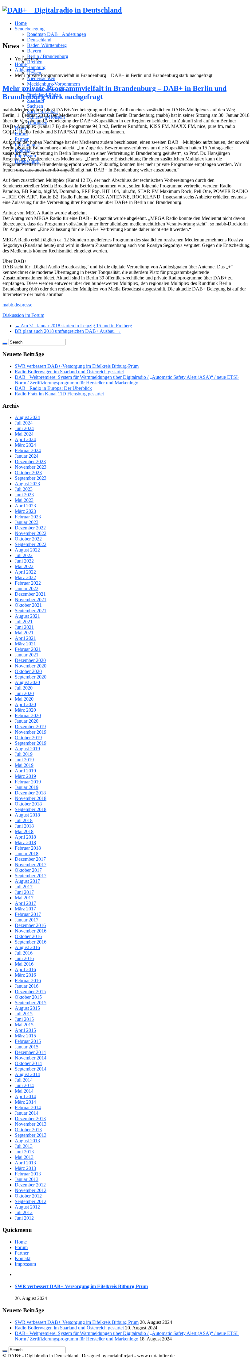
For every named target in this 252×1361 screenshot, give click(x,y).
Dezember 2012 (30, 1184)
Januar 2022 (26, 588)
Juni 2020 (24, 693)
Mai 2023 (24, 500)
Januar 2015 (26, 1046)
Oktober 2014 (28, 1063)
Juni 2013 (24, 1151)
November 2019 (30, 732)
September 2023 (30, 478)
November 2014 (30, 1057)
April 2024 (25, 439)
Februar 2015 (28, 1041)
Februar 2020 (28, 715)
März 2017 (25, 908)
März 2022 (25, 577)
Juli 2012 (24, 1212)
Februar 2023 (28, 516)
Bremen (34, 61)
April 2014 (25, 1096)
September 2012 (30, 1201)
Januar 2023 (26, 522)
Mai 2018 (24, 831)
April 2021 (25, 638)
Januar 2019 (26, 787)
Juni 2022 (24, 560)
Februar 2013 (28, 1173)
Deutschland (39, 39)
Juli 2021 (24, 621)
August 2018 (27, 814)
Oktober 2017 (28, 870)
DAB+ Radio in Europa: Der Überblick (53, 388)
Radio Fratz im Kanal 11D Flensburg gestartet (59, 393)
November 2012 (30, 1190)
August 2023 (27, 483)
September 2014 (30, 1068)
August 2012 (27, 1206)
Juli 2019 (24, 754)
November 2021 (30, 599)
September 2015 (30, 1002)
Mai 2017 (24, 897)
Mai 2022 (24, 566)
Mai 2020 (24, 699)
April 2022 (25, 572)
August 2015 (27, 1008)
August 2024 (27, 417)
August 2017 (27, 881)
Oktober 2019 (28, 737)
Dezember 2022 (30, 527)
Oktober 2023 (28, 472)
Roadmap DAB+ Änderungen (56, 34)
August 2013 (27, 1140)
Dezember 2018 (30, 792)
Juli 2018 (24, 820)
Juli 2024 (24, 422)
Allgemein (25, 69)
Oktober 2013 (28, 1129)
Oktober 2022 (28, 538)
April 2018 (25, 837)
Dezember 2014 (30, 1052)
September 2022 (30, 544)
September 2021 (30, 610)
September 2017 (30, 875)
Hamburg (36, 67)
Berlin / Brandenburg (47, 56)
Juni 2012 (24, 1218)
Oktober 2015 (28, 997)
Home (21, 23)
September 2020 (30, 676)
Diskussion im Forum (23, 315)
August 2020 (27, 682)
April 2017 (25, 903)
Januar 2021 (26, 654)
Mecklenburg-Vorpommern (53, 84)
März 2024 (25, 445)
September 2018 (30, 809)
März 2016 (25, 975)
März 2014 (25, 1102)
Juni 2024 (24, 428)
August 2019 (27, 748)
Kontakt (22, 1258)
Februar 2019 (28, 781)
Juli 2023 (24, 489)
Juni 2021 (24, 627)
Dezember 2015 (30, 991)
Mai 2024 (24, 433)
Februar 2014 (28, 1107)
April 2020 (25, 704)
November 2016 (30, 930)
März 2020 (25, 710)
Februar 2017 (28, 914)
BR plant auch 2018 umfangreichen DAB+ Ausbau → (68, 331)
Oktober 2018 (28, 803)
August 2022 (27, 549)
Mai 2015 (24, 1024)
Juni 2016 (24, 958)
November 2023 (30, 467)
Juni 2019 (24, 759)
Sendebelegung (30, 28)
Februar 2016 (28, 980)
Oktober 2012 (28, 1195)
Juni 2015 (24, 1019)
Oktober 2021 (28, 605)
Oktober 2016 (28, 936)
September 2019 (30, 743)
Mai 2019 (24, 765)
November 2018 (30, 798)
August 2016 (27, 947)
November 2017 (30, 864)
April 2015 (25, 1030)
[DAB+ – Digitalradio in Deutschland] (62, 10)
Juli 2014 (24, 1079)
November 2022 (30, 533)
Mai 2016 (24, 964)
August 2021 (27, 616)
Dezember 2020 (30, 660)
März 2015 (25, 1035)
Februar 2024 (28, 450)
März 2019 (25, 776)
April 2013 (25, 1162)
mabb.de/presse (17, 304)
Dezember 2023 (30, 461)
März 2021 (25, 643)
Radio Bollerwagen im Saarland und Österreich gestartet (69, 371)
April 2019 (25, 770)
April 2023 (25, 505)
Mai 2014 (24, 1091)
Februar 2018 (28, 848)
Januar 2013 (26, 1179)
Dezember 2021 (30, 594)
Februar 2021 (28, 649)
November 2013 (30, 1124)
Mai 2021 (24, 632)
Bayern (34, 50)
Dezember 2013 (30, 1118)
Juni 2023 (24, 494)
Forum (21, 1247)
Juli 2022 (24, 555)
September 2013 (30, 1135)
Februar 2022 (28, 583)
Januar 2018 (26, 853)
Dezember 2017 (30, 859)
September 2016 (30, 941)
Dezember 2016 (30, 925)
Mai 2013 (24, 1157)
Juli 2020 (24, 687)
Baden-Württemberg (47, 45)
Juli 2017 (24, 886)
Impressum (25, 1264)
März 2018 (25, 842)
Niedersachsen (41, 78)
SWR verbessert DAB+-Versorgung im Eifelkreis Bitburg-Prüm (77, 366)
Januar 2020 (26, 721)
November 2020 (30, 665)
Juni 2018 (24, 826)
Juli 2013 (24, 1146)
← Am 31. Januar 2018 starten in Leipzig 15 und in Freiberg (73, 325)
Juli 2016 (24, 952)
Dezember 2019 (30, 726)
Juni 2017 (24, 892)
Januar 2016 (26, 986)
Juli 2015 (24, 1013)
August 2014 (27, 1074)
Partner (22, 139)
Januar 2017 (26, 919)
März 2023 (25, 511)
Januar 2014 (26, 1113)
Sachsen (35, 106)
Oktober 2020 (28, 671)
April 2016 (25, 969)
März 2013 (25, 1168)
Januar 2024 (26, 456)
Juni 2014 (24, 1085)
